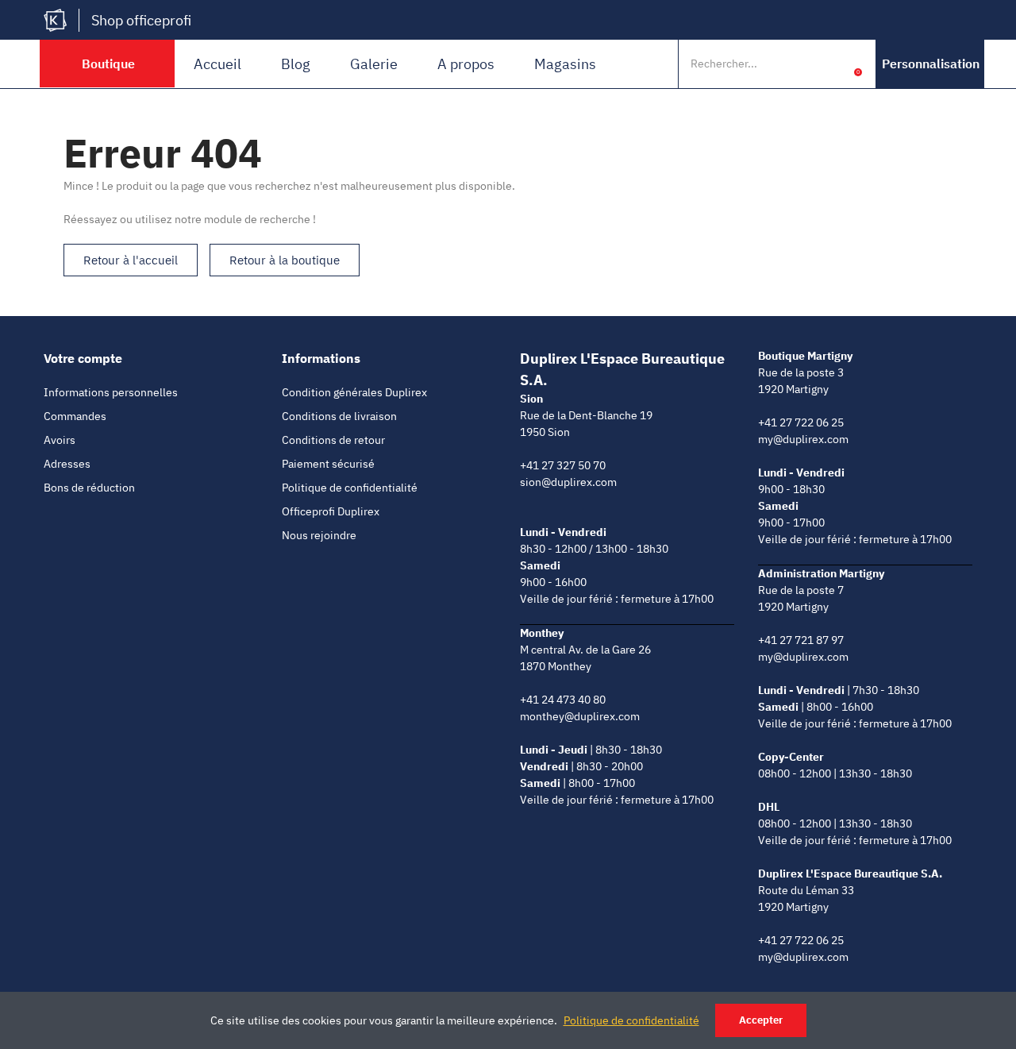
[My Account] (833, 63)
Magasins (565, 64)
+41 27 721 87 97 (801, 640)
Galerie (374, 64)
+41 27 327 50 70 (563, 465)
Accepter (761, 1020)
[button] (930, 64)
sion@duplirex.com (568, 482)
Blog (295, 64)
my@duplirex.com (803, 439)
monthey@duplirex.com (580, 716)
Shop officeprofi (141, 20)
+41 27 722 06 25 (801, 422)
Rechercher (800, 63)
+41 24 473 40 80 (563, 699)
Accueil (217, 64)
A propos (466, 64)
